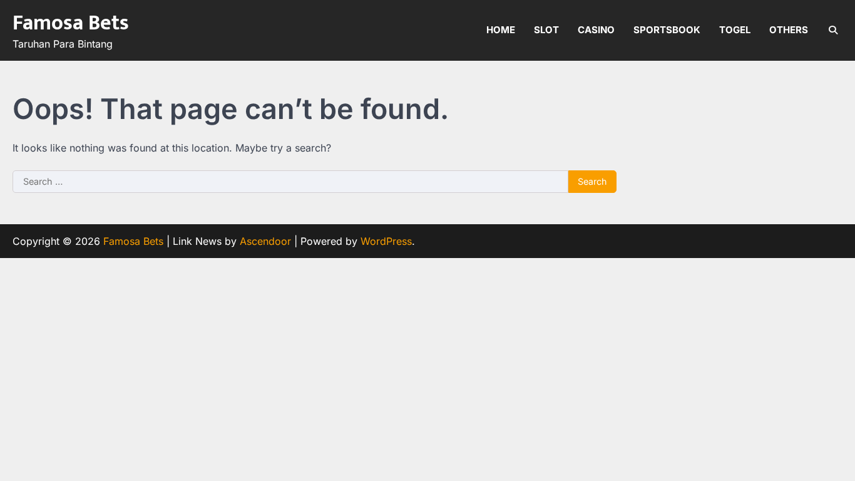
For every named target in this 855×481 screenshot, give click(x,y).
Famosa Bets (71, 23)
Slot (546, 30)
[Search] (833, 30)
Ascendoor (265, 241)
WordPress (386, 241)
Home (500, 30)
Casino (596, 30)
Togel (734, 30)
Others (788, 30)
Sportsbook (666, 30)
